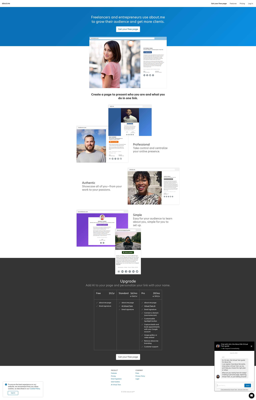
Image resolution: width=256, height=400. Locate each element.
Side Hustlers (115, 382)
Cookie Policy (35, 388)
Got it (13, 393)
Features (114, 373)
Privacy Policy (140, 376)
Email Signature (116, 379)
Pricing (113, 376)
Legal (137, 379)
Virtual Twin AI (149, 306)
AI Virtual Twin (127, 306)
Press (137, 373)
